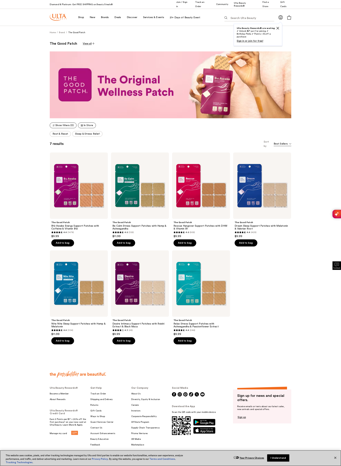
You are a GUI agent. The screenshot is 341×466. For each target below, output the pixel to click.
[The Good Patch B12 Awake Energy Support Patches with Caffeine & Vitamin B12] (79, 195)
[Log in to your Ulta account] (280, 17)
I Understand (278, 458)
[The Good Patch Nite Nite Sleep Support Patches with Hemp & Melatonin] (79, 293)
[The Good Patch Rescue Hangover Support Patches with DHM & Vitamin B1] (201, 195)
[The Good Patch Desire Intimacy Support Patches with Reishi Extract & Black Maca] (140, 293)
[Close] (335, 458)
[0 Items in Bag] (289, 17)
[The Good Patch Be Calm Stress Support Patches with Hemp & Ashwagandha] (140, 195)
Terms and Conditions (162, 459)
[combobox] (282, 144)
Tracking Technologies (19, 462)
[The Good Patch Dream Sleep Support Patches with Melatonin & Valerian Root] (262, 195)
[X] (277, 28)
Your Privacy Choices (252, 458)
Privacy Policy (100, 459)
